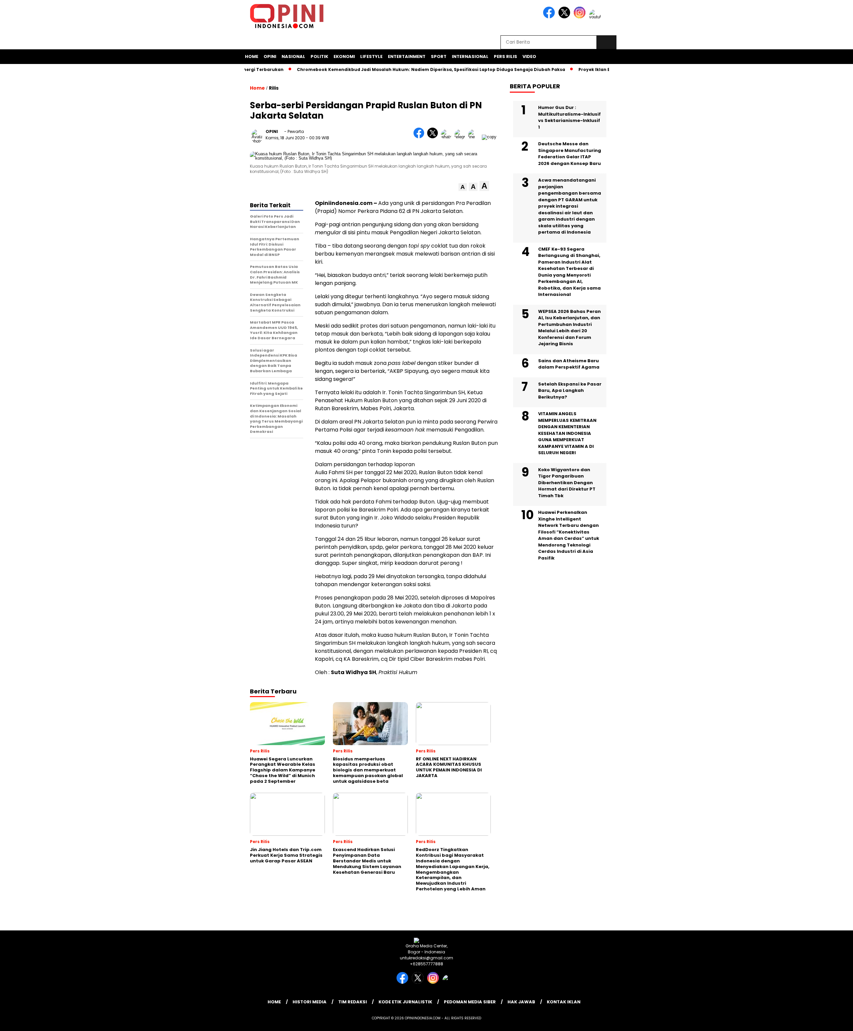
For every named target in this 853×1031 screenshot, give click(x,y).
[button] (462, 187)
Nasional (293, 56)
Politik (319, 56)
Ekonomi (344, 56)
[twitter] (565, 16)
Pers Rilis (505, 56)
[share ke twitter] (434, 136)
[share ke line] (475, 136)
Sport (438, 56)
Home (251, 56)
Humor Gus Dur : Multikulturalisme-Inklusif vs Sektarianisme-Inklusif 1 (569, 117)
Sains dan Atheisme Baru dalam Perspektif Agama (568, 364)
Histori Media (310, 1002)
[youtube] (596, 16)
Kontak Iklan (563, 1002)
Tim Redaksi (352, 1002)
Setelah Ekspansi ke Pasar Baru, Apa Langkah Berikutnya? (569, 390)
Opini (270, 56)
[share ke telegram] (461, 136)
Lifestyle (371, 56)
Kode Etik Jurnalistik (405, 1002)
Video (529, 56)
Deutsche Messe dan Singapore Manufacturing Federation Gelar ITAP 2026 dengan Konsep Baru (569, 154)
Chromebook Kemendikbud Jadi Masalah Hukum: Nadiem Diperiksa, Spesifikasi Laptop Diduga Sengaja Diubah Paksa (411, 69)
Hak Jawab (521, 1002)
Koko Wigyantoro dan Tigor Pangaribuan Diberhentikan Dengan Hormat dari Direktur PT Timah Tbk (566, 483)
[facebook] (550, 16)
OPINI (272, 131)
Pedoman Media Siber (470, 1002)
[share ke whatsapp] (447, 136)
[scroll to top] (821, 1020)
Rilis (274, 88)
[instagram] (581, 16)
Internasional (470, 56)
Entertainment (407, 56)
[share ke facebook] (420, 136)
